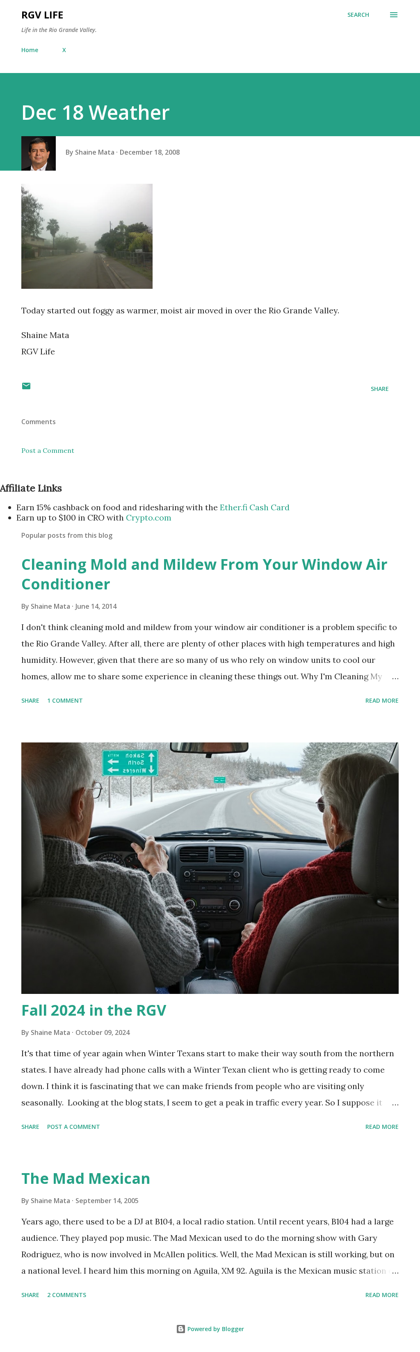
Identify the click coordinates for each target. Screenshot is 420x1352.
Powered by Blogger (215, 1329)
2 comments (66, 1295)
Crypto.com (148, 517)
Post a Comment (47, 450)
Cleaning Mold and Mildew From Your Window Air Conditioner (204, 574)
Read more (382, 700)
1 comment (65, 700)
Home (29, 50)
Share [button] (380, 389)
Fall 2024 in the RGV (93, 1010)
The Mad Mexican (86, 1178)
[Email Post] (26, 389)
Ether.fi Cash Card (255, 507)
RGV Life (42, 14)
